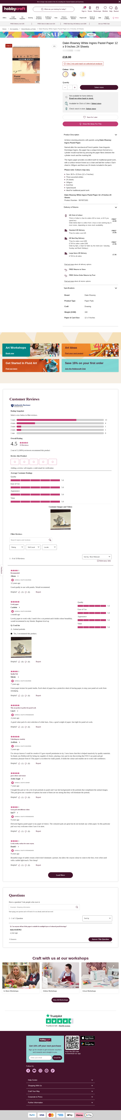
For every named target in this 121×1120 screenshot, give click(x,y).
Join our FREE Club (104, 23)
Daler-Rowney (90, 295)
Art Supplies (14, 29)
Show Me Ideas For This (92, 124)
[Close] (119, 2)
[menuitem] (4, 18)
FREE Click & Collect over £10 (46, 23)
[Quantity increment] (74, 87)
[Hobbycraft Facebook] (28, 1071)
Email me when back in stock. (81, 98)
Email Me (57, 1058)
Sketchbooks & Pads (28, 29)
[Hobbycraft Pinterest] (46, 1071)
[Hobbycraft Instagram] (40, 1071)
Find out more (69, 264)
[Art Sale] (60, 35)
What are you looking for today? (55, 9)
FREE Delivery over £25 (17, 23)
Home (4, 29)
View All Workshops (60, 1000)
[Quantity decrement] (65, 87)
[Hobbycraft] (14, 9)
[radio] (65, 74)
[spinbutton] (69, 87)
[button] (26, 64)
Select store (96, 103)
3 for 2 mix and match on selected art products (84, 64)
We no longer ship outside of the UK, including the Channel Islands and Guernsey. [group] (60, 1)
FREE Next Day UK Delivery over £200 (75, 23)
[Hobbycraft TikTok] (53, 1071)
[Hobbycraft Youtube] (34, 1071)
